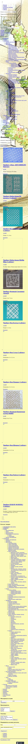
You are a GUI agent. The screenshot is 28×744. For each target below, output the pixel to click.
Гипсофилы (13, 619)
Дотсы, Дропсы (11, 93)
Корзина (5, 8)
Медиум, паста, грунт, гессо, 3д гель (16, 95)
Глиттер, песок (11, 92)
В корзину (5, 173)
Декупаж (5, 115)
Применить (12, 711)
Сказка (12, 656)
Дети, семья (13, 580)
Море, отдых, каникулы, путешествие (16, 649)
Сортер (10, 535)
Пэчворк (5, 121)
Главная (5, 6)
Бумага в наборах (12, 63)
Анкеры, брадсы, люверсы (14, 77)
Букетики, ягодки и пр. (16, 616)
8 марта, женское (14, 572)
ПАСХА (13, 634)
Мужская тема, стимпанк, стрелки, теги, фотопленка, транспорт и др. (18, 569)
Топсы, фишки (11, 86)
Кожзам (10, 107)
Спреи (9, 98)
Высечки (10, 78)
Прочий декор (11, 85)
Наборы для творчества (11, 42)
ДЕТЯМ (5, 39)
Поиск (14, 11)
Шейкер (13, 637)
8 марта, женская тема (16, 631)
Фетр (9, 106)
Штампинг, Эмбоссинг (11, 109)
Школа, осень (14, 557)
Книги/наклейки (9, 532)
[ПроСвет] (5, 711)
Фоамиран (10, 108)
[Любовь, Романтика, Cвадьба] (7, 717)
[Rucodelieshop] (8, 26)
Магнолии (13, 622)
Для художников (6, 127)
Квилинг (5, 120)
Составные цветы (15, 563)
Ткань (7, 105)
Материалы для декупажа (11, 119)
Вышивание (6, 691)
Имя (1, 724)
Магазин (5, 5)
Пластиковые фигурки (13, 81)
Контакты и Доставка (8, 7)
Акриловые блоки (12, 46)
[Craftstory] (5, 708)
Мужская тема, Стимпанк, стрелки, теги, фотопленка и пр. (19, 651)
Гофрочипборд (14, 633)
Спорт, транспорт (15, 657)
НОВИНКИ (5, 38)
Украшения (8, 73)
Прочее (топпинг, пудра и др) (14, 96)
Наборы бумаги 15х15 (16, 64)
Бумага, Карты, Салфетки (11, 116)
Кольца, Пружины (12, 102)
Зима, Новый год (15, 558)
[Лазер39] (5, 709)
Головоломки (11, 536)
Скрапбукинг (6, 40)
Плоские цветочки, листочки (17, 623)
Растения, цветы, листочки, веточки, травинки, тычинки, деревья (19, 554)
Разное (12, 567)
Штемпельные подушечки (14, 114)
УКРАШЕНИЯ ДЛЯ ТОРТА (9, 526)
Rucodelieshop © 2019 (5, 739)
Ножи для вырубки (12, 54)
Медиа (7, 91)
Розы (12, 624)
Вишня (12, 617)
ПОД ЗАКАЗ (11, 45)
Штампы (10, 113)
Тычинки (13, 627)
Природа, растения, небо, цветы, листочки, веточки (18, 663)
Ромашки (13, 626)
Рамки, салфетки (14, 655)
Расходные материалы (11, 99)
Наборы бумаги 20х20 (16, 65)
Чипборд (10, 89)
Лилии (12, 620)
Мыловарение (6, 122)
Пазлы (7, 531)
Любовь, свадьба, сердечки (17, 566)
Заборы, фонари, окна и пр (17, 641)
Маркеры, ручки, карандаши (12, 60)
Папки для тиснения (12, 56)
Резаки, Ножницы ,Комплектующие (16, 57)
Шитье (4, 128)
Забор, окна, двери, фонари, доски (18, 556)
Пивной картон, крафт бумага (15, 72)
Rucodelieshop (6, 132)
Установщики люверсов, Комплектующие (17, 59)
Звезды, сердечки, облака (16, 564)
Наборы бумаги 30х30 (16, 66)
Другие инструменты (13, 49)
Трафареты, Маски (12, 58)
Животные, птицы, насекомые (17, 552)
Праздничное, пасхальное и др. (18, 575)
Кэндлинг (5, 124)
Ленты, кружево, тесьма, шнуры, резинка (17, 79)
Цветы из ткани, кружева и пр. (18, 629)
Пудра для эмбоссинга (13, 110)
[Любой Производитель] (5, 707)
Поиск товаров (4, 27)
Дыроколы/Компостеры (13, 50)
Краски (10, 94)
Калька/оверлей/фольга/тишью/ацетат (16, 70)
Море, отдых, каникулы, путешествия (16, 574)
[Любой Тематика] (7, 716)
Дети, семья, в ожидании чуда (17, 638)
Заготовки (10, 68)
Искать (2, 29)
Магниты (10, 103)
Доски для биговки (12, 47)
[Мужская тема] (7, 718)
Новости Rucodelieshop (5, 521)
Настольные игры (10, 530)
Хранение (8, 43)
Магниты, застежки (12, 676)
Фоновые (13, 565)
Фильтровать (3, 702)
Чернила (10, 112)
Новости (5, 736)
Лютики (13, 621)
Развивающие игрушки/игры (12, 533)
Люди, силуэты (14, 647)
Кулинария (13, 644)
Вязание (5, 692)
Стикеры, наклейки (12, 75)
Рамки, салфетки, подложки (17, 579)
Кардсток (10, 71)
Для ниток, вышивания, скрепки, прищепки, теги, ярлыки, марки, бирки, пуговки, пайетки (18, 560)
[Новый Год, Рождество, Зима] (7, 719)
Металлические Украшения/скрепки (16, 80)
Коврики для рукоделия (13, 51)
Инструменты (9, 44)
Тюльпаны (13, 628)
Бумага (7, 61)
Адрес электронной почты (7, 727)
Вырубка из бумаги (12, 74)
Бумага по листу (12, 67)
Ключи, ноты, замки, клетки (17, 643)
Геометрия (13, 571)
